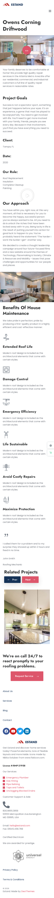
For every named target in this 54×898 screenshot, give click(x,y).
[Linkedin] (27, 731)
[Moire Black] (27, 617)
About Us (8, 691)
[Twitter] (20, 731)
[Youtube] (13, 731)
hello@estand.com (20, 825)
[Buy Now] (50, 452)
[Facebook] (6, 731)
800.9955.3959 (10, 810)
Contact (7, 720)
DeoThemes (27, 891)
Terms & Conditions (13, 879)
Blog (5, 710)
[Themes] (50, 445)
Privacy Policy (10, 869)
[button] (27, 195)
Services (7, 700)
